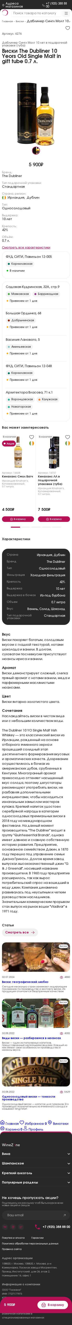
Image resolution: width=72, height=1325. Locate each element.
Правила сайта (12, 1249)
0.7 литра (58, 602)
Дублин (33, 197)
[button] (15, 527)
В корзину (56, 1305)
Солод (44, 609)
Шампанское (13, 1163)
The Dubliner (12, 176)
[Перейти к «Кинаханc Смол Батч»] (18, 453)
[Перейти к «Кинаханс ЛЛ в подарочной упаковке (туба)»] (54, 453)
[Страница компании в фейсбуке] (13, 1227)
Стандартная (13, 186)
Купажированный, (13, 484)
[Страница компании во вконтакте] (5, 1227)
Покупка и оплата (13, 1238)
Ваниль (32, 609)
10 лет (7, 219)
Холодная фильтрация (47, 575)
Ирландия (8, 481)
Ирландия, (16, 197)
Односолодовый (16, 208)
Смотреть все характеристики (26, 247)
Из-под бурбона (52, 595)
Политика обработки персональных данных (30, 1243)
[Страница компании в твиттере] (21, 1227)
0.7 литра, (8, 486)
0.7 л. (6, 240)
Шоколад (58, 609)
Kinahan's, (22, 481)
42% (5, 230)
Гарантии (37, 1238)
